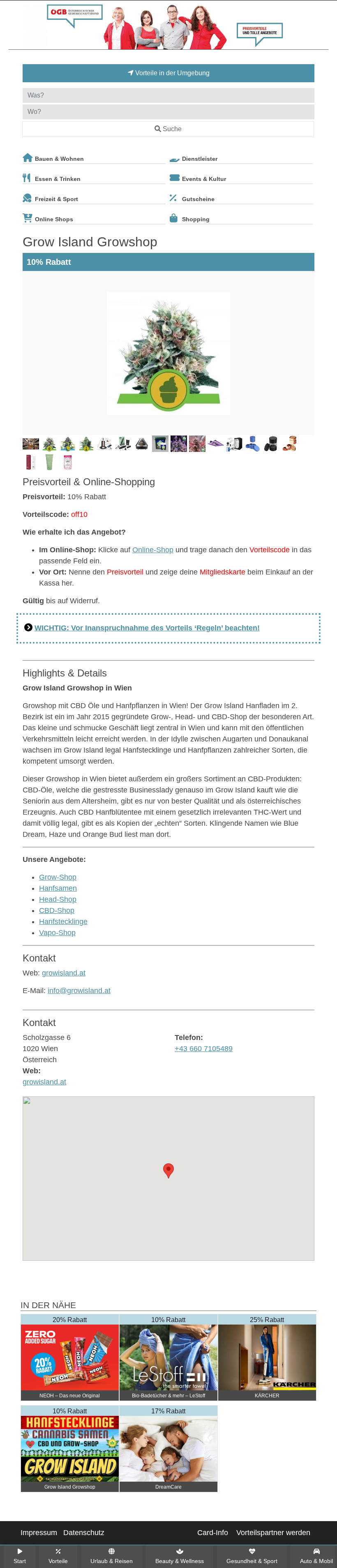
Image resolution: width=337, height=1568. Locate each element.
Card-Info (212, 1533)
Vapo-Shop (57, 933)
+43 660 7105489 (204, 1049)
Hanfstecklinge (63, 921)
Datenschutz (83, 1533)
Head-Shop (57, 899)
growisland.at (63, 973)
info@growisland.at (79, 991)
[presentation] (30, 353)
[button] (168, 1171)
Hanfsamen (58, 888)
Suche (172, 128)
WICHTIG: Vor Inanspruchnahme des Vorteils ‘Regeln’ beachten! (147, 628)
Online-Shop (152, 550)
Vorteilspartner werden (273, 1533)
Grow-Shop (57, 877)
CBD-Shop (56, 910)
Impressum (39, 1533)
